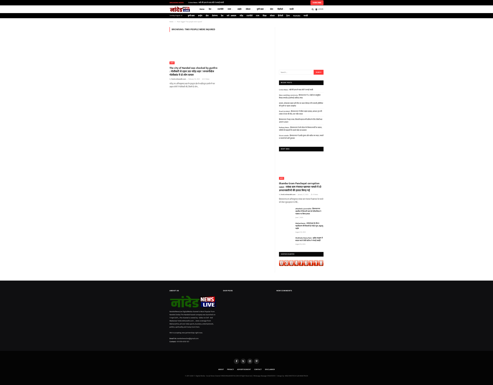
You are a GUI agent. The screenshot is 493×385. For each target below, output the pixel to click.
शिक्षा (265, 15)
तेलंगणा (215, 15)
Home (202, 9)
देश (210, 9)
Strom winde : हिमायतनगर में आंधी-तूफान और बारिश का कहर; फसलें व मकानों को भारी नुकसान (301, 137)
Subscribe (317, 2)
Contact (258, 369)
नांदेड (241, 15)
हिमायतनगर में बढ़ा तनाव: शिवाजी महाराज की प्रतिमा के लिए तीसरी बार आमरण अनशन (300, 121)
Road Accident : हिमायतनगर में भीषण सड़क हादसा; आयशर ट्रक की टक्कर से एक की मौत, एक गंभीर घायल (300, 112)
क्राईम (239, 9)
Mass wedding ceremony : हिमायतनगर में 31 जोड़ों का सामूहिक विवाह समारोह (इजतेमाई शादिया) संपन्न (300, 96)
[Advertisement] (301, 46)
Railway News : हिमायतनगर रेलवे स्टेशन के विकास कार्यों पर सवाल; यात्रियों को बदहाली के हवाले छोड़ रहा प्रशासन (300, 129)
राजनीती (220, 9)
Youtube (296, 15)
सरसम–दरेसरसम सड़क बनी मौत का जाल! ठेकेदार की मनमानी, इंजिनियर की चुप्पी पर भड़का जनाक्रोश (301, 104)
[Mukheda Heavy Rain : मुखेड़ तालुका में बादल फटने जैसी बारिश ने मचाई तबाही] (286, 241)
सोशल (248, 9)
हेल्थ (288, 15)
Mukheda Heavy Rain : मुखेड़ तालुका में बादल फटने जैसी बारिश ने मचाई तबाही (309, 239)
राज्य (229, 9)
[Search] (312, 9)
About (221, 369)
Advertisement (244, 369)
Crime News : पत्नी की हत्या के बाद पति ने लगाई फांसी (206, 2)
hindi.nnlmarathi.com (178, 79)
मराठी (292, 9)
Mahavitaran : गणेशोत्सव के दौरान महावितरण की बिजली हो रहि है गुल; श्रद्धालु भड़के (309, 226)
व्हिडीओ (280, 9)
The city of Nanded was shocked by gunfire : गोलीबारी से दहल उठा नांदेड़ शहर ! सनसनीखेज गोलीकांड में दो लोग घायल (193, 71)
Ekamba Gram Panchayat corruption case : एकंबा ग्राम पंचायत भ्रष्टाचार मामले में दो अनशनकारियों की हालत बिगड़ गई (300, 187)
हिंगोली (280, 15)
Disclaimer (270, 369)
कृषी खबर (260, 9)
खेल (271, 9)
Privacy (230, 369)
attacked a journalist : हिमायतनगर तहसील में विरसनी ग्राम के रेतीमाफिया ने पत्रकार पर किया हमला (308, 211)
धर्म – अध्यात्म (231, 15)
